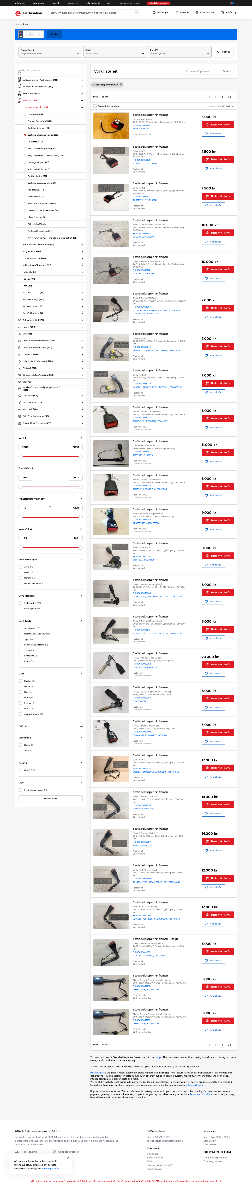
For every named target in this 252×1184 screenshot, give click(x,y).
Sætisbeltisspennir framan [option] (105, 84)
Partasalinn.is (97, 1072)
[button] (50, 438)
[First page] (208, 96)
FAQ (149, 1161)
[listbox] (163, 84)
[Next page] (222, 96)
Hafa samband (155, 1157)
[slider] (21, 456)
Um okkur (152, 1154)
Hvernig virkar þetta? (159, 1165)
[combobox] (47, 53)
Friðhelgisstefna (212, 1161)
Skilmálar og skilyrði (215, 1157)
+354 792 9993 (161, 1137)
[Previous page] (215, 96)
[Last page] (229, 96)
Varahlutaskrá (154, 1169)
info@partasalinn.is (196, 1085)
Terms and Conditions (202, 1094)
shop (158, 1057)
